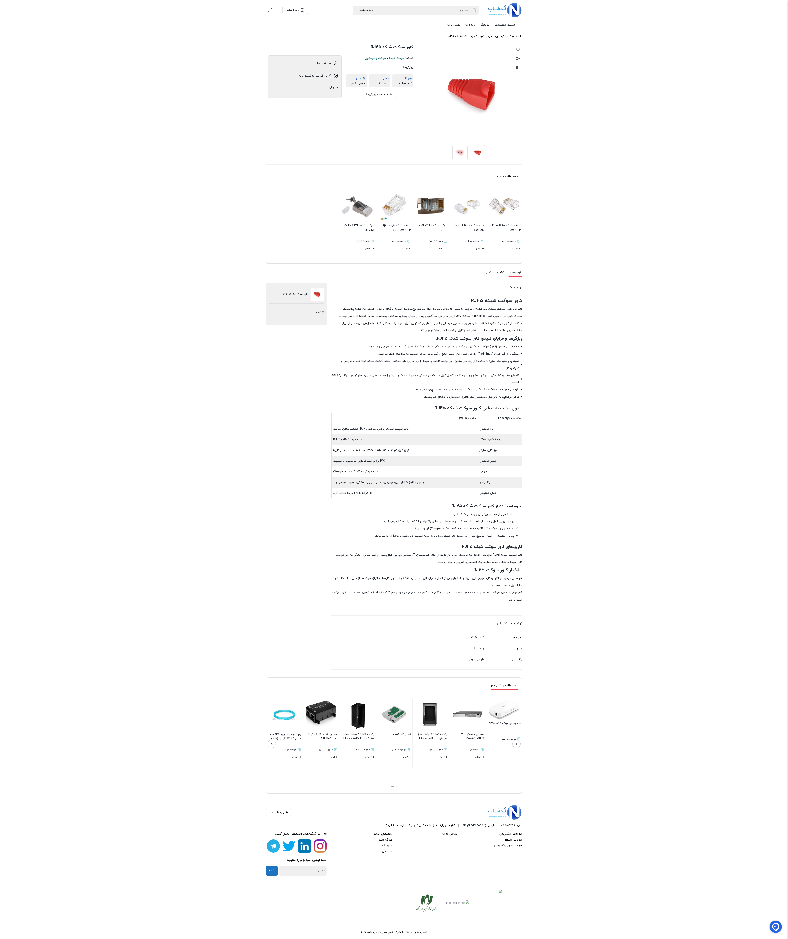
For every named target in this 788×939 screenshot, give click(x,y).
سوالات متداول (513, 840)
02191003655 (508, 825)
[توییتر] (289, 846)
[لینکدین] (304, 846)
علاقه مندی (385, 840)
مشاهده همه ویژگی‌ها (379, 94)
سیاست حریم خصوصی (508, 845)
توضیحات (515, 272)
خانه (520, 36)
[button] (396, 786)
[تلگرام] (273, 846)
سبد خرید (386, 851)
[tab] (515, 272)
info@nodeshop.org (474, 825)
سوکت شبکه (485, 36)
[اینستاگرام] (320, 846)
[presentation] (516, 744)
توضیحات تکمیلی (494, 272)
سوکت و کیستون (505, 36)
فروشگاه (386, 845)
